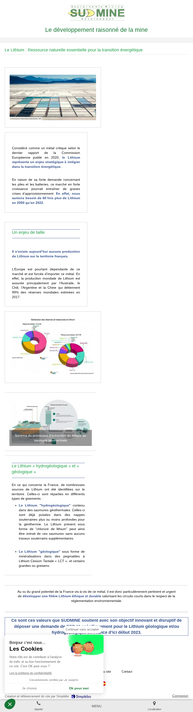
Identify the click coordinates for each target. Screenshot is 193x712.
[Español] (103, 685)
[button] (10, 704)
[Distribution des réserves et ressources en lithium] (53, 347)
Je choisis (29, 688)
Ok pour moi (79, 688)
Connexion (180, 696)
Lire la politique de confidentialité (30, 673)
